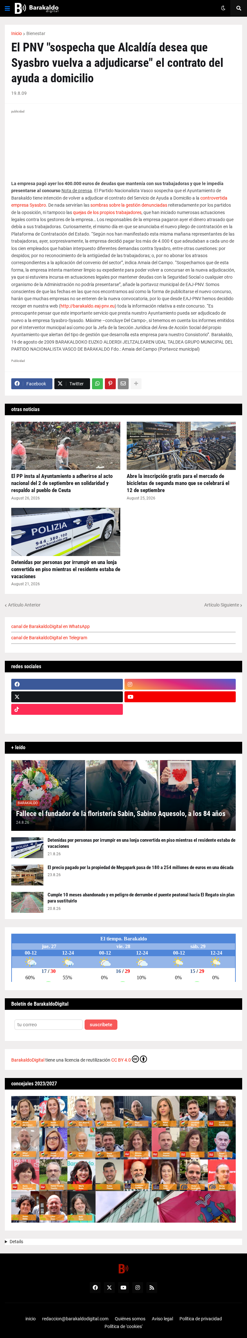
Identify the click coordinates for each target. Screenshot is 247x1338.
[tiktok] (67, 709)
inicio (30, 1318)
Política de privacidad (200, 1318)
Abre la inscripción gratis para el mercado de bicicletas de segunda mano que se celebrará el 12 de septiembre (178, 483)
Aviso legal (162, 1318)
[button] (7, 8)
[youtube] (180, 696)
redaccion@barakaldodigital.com (75, 1318)
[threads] (180, 721)
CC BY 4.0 (121, 1060)
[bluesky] (180, 709)
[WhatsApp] (97, 383)
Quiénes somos (130, 1318)
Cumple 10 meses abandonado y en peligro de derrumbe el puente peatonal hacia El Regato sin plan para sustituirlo (141, 898)
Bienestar (35, 33)
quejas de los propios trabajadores (107, 212)
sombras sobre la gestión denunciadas (128, 205)
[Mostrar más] (136, 383)
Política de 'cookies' (123, 1326)
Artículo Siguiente (221, 604)
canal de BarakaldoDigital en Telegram (49, 637)
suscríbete (101, 1025)
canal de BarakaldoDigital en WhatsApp (50, 626)
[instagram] (180, 684)
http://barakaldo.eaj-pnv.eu (87, 306)
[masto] (67, 721)
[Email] (123, 383)
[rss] (151, 1287)
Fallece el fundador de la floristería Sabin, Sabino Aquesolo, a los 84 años (120, 814)
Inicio (16, 33)
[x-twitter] (67, 696)
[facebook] (67, 684)
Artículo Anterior (24, 604)
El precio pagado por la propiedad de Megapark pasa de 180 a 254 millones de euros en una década (140, 867)
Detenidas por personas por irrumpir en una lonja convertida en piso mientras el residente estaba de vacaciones (65, 569)
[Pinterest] (110, 383)
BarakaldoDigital (27, 1060)
